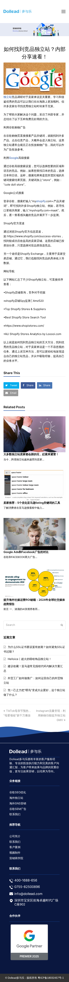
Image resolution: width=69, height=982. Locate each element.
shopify (40, 201)
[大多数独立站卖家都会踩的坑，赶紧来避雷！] (34, 434)
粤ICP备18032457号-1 (51, 977)
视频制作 (14, 852)
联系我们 (14, 814)
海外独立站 (16, 798)
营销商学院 (16, 858)
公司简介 (14, 836)
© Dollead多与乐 (14, 977)
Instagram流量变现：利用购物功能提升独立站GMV (51, 715)
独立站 (7, 97)
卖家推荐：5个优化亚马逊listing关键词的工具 (31, 502)
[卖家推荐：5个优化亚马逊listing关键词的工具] (34, 485)
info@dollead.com (28, 894)
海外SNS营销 (17, 803)
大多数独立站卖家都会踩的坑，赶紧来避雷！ (31, 454)
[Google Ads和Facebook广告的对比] (34, 534)
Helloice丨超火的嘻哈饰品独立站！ (30, 659)
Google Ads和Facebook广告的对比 (26, 552)
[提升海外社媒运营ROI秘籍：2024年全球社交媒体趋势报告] (34, 582)
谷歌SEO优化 (17, 792)
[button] (11, 385)
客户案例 (14, 847)
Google (13, 158)
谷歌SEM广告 (17, 809)
